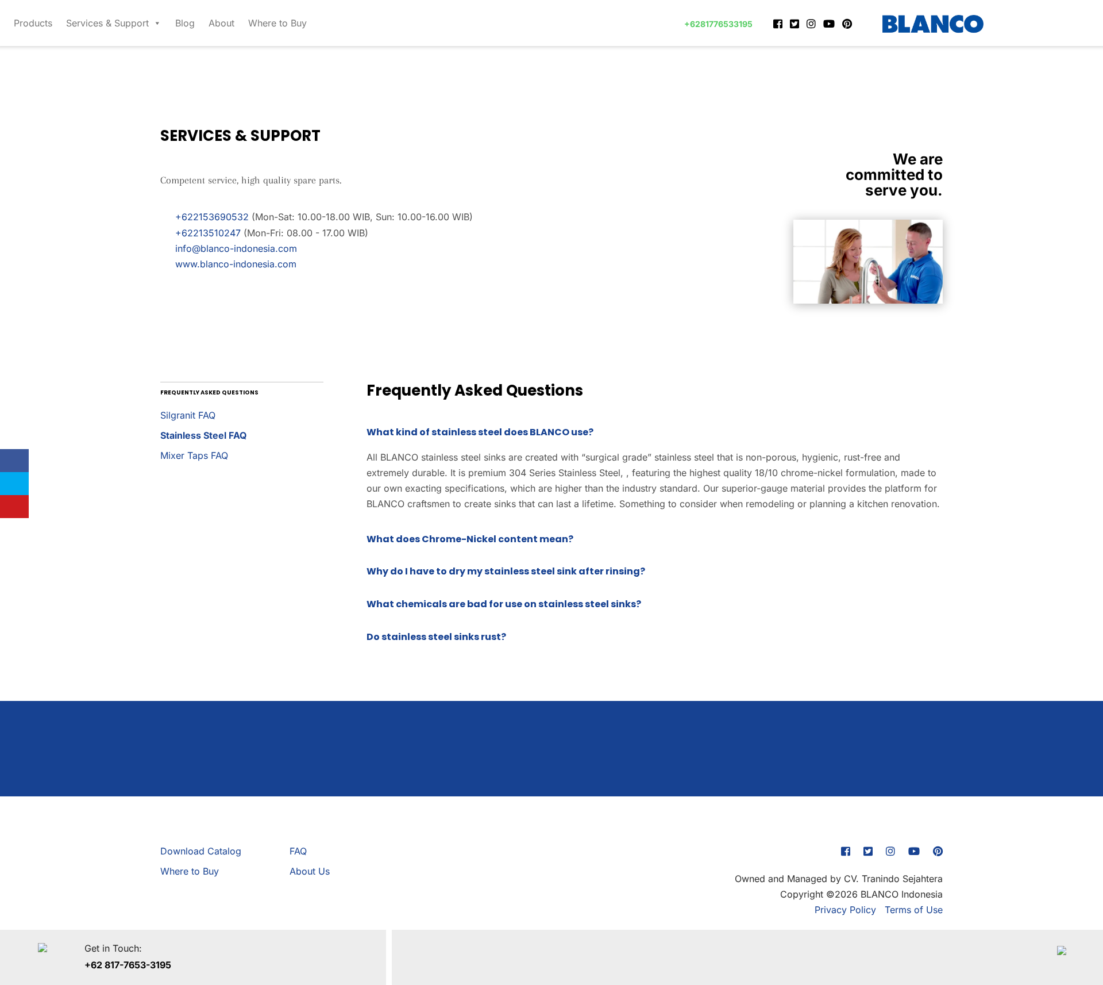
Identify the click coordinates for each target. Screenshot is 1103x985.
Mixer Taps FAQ (194, 455)
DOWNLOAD (551, 765)
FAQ (298, 851)
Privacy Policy (845, 909)
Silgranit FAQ (187, 415)
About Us (310, 871)
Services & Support (107, 23)
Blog (185, 23)
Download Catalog (200, 851)
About (221, 23)
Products (33, 23)
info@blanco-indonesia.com (234, 248)
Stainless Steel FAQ (203, 435)
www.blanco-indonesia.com (234, 264)
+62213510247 (206, 233)
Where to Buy (277, 23)
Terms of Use (914, 909)
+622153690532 (210, 217)
